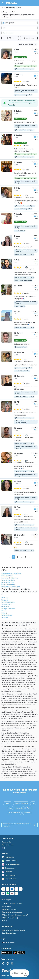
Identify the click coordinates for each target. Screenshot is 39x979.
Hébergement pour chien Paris (11, 574)
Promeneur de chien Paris (9, 578)
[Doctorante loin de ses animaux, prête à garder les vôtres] (19, 146)
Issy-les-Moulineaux (8, 602)
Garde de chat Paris (7, 582)
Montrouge (4, 598)
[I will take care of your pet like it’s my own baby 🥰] (19, 198)
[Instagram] (7, 963)
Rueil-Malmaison (6, 615)
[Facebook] (3, 963)
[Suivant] (29, 557)
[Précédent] (9, 557)
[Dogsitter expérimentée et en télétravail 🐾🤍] (19, 464)
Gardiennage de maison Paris (10, 587)
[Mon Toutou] (19, 438)
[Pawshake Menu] (2, 3)
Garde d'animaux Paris (8, 584)
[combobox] (19, 23)
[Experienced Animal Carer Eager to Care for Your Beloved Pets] (19, 270)
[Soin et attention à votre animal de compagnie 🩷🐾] (19, 296)
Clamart (3, 611)
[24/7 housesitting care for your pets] (19, 361)
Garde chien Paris (7, 576)
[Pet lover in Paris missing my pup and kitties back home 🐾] (19, 319)
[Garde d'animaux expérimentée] (19, 245)
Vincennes (4, 600)
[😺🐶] (19, 542)
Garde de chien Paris (8, 580)
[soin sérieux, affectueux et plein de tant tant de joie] (19, 491)
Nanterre (4, 613)
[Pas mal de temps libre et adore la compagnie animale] (19, 412)
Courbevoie (5, 606)
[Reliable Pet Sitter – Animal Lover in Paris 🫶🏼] (19, 84)
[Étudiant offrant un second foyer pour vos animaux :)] (19, 59)
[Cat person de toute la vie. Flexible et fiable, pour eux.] (19, 386)
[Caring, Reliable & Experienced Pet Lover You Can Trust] (19, 172)
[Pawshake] (11, 3)
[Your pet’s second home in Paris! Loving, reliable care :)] (19, 518)
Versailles (4, 617)
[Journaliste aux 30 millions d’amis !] (19, 120)
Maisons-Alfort (6, 604)
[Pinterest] (12, 963)
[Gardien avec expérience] (19, 340)
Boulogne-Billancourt (8, 609)
